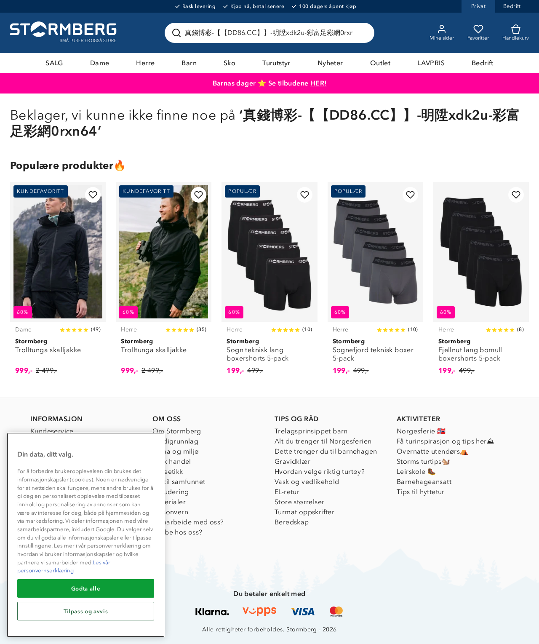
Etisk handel (171, 461)
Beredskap (292, 522)
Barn (189, 63)
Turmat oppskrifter (304, 512)
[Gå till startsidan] (64, 32)
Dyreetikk (167, 472)
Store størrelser (299, 502)
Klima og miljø (175, 451)
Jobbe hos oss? (177, 532)
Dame (99, 63)
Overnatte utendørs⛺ (433, 451)
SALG (54, 63)
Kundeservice (52, 431)
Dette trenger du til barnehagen (326, 451)
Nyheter (330, 63)
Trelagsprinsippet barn (311, 431)
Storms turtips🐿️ (423, 461)
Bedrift (483, 63)
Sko (229, 63)
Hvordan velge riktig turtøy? (320, 472)
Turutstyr (276, 63)
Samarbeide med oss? (188, 522)
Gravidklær (292, 461)
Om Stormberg (176, 431)
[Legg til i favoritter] (93, 195)
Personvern (170, 512)
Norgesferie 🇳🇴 (421, 431)
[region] (86, 535)
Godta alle (86, 588)
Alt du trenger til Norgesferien (323, 441)
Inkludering (170, 492)
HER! (318, 83)
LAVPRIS (431, 63)
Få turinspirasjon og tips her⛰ (445, 441)
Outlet (380, 63)
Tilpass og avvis (86, 611)
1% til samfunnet (178, 482)
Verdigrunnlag (175, 441)
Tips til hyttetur (421, 492)
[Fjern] (363, 33)
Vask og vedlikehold (307, 482)
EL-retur (287, 492)
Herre (145, 63)
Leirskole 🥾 (416, 472)
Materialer (169, 502)
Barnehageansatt (424, 482)
